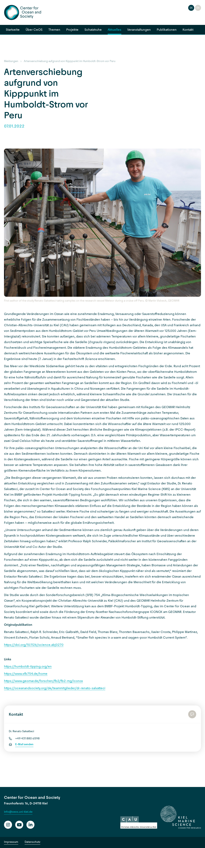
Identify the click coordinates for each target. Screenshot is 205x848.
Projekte (72, 30)
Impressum (11, 842)
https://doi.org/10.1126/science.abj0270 (33, 645)
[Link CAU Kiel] (138, 822)
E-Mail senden (24, 744)
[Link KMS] (180, 817)
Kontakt (188, 30)
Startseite (13, 30)
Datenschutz (32, 842)
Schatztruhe (93, 30)
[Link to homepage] (22, 12)
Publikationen (167, 30)
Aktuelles (114, 30)
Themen (54, 30)
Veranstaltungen (139, 30)
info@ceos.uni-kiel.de (18, 811)
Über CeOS (34, 30)
